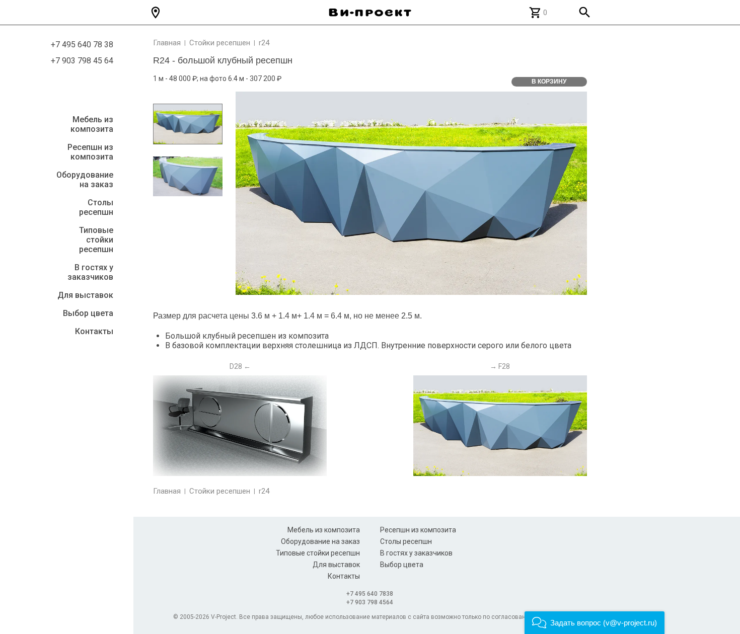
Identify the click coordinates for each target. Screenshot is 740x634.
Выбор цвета (88, 313)
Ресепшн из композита (90, 152)
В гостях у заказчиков (90, 272)
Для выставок (85, 295)
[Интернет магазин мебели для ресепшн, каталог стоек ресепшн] (370, 12)
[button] (594, 622)
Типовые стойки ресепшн (96, 239)
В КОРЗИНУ (549, 81)
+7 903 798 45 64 (82, 61)
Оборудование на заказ (84, 179)
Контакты (94, 331)
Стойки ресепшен (219, 42)
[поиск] (584, 13)
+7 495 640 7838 (369, 593)
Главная (167, 42)
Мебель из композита (91, 124)
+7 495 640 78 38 (82, 45)
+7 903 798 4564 (369, 602)
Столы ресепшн (96, 207)
